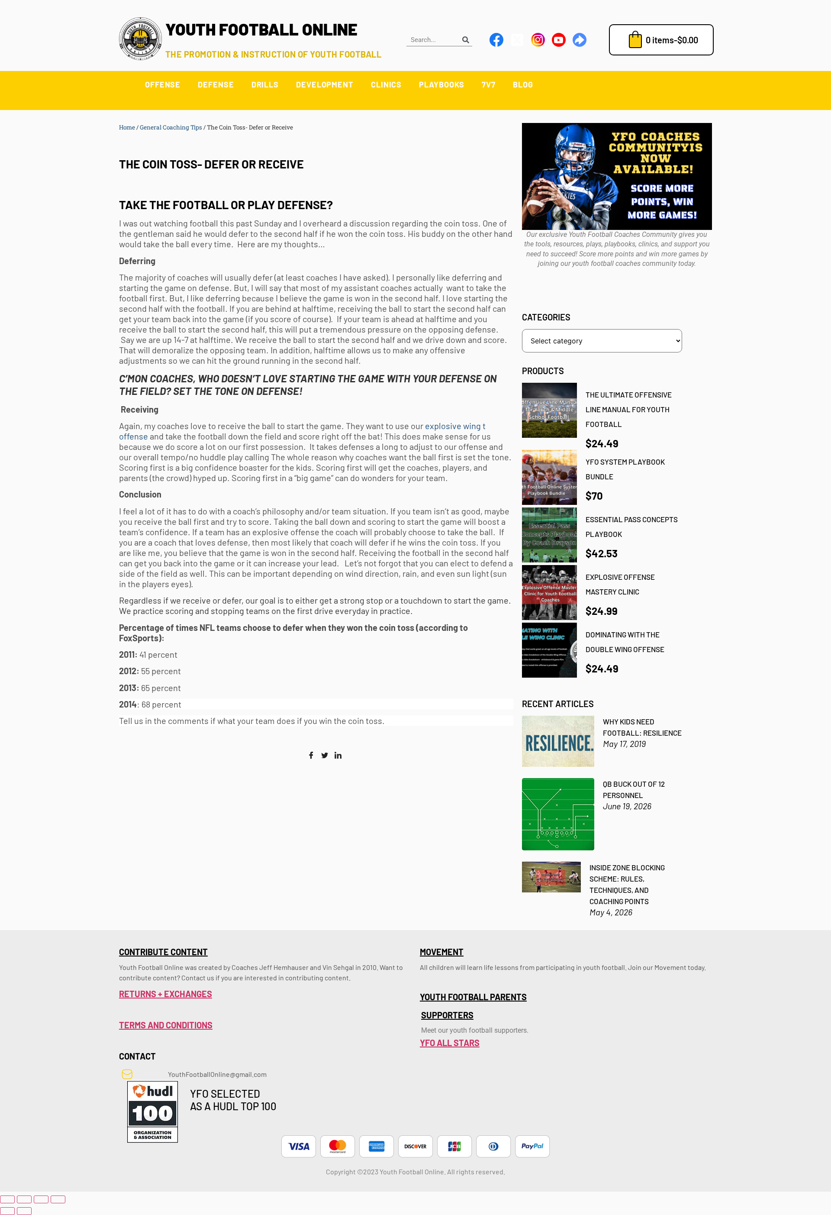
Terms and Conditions (166, 1025)
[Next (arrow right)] (24, 1211)
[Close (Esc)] (58, 1199)
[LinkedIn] (338, 755)
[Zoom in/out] (7, 1199)
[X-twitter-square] (517, 40)
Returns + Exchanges (165, 994)
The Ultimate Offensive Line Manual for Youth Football (629, 409)
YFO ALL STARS (450, 1042)
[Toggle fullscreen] (24, 1199)
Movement (442, 952)
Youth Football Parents (473, 997)
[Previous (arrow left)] (7, 1211)
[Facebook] (311, 755)
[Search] (465, 39)
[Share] (41, 1199)
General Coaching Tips (171, 127)
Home (127, 127)
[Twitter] (324, 755)
